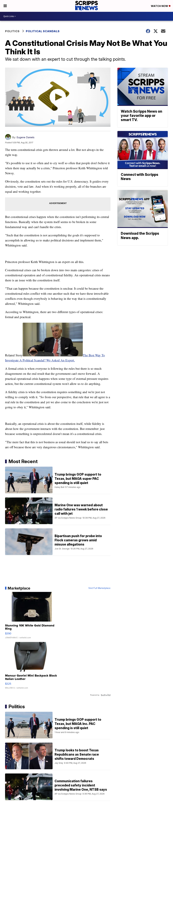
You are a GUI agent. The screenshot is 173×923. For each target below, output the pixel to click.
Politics (12, 31)
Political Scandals (43, 31)
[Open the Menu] (5, 6)
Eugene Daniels (25, 137)
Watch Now (160, 6)
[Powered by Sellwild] (105, 695)
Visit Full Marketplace (99, 588)
